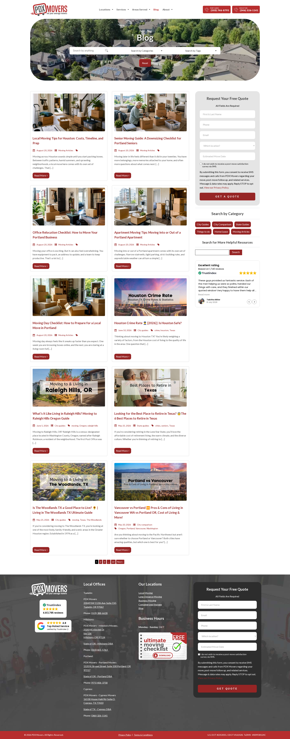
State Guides (242, 224)
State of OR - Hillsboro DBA (98, 643)
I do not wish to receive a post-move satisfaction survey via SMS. (225, 165)
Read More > (41, 175)
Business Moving (147, 600)
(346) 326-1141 (99, 715)
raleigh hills (93, 425)
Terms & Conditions (143, 735)
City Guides (203, 224)
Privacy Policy (124, 735)
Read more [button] (204, 294)
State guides (143, 425)
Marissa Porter (214, 299)
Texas (172, 330)
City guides (143, 330)
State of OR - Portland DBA (98, 676)
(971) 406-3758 (99, 682)
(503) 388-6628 (99, 613)
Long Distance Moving (150, 596)
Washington (152, 528)
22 (113, 561)
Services (121, 9)
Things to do (203, 231)
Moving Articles (65, 150)
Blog (156, 9)
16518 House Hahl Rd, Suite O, (99, 699)
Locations (104, 9)
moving (75, 425)
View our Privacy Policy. (216, 187)
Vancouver (141, 528)
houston (165, 330)
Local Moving (146, 592)
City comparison (144, 524)
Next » (120, 561)
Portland (131, 528)
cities (157, 425)
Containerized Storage (150, 604)
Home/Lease (221, 231)
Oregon (83, 425)
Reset (145, 63)
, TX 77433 (93, 702)
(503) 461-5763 (99, 649)
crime (157, 330)
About (166, 9)
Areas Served (139, 9)
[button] (254, 302)
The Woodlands (94, 520)
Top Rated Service (58, 626)
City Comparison (222, 224)
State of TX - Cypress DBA (97, 709)
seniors (164, 425)
